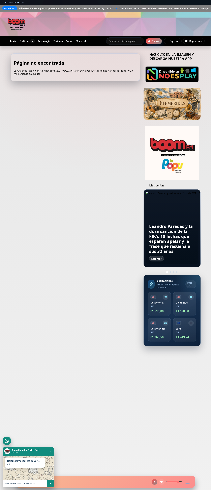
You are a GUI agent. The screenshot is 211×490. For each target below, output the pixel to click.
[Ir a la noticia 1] (167, 272)
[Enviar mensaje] (50, 483)
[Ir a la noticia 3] (173, 272)
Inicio (13, 41)
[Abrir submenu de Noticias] (32, 41)
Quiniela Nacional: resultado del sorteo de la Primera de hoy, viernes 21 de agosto (138, 8)
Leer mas (156, 258)
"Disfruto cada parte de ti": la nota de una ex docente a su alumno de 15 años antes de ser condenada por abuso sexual (172, 236)
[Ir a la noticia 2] (170, 272)
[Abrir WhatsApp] (7, 441)
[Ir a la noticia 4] (177, 272)
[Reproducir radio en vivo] (154, 482)
